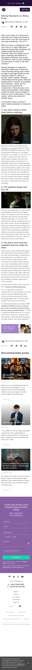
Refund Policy (22, 612)
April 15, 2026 (5, 427)
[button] (13, 606)
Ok (28, 663)
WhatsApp (19, 3)
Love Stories (16, 597)
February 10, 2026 (6, 472)
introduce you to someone (9, 148)
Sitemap (26, 619)
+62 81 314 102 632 (17, 586)
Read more (6, 399)
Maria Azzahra (9, 22)
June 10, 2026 (5, 382)
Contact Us (16, 602)
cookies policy (21, 664)
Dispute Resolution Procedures (12, 619)
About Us (16, 591)
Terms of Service (17, 567)
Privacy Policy (6, 567)
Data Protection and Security (16, 615)
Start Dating (25, 9)
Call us (9, 3)
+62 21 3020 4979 (17, 584)
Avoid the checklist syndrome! (15, 287)
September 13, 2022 (21, 22)
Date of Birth (6, 541)
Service (16, 594)
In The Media (16, 599)
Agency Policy (10, 612)
